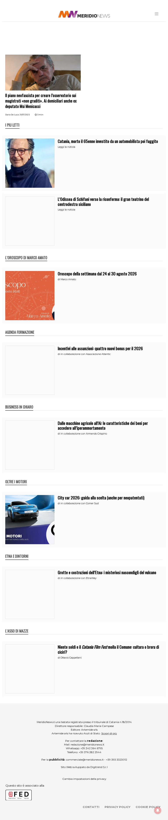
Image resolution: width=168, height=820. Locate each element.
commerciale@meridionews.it (85, 759)
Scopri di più (109, 733)
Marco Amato (68, 279)
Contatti (91, 807)
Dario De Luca (12, 114)
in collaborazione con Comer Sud (80, 503)
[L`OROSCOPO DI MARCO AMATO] (26, 253)
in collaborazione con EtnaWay (78, 578)
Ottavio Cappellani (71, 657)
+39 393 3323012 (116, 759)
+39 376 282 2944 (90, 752)
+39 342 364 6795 (91, 748)
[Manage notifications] (157, 810)
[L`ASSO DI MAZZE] (16, 626)
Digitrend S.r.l (99, 767)
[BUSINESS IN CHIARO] (19, 402)
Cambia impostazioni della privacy (84, 778)
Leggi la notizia (66, 146)
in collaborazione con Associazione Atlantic (86, 354)
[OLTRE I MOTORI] (16, 477)
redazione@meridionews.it (87, 744)
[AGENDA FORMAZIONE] (19, 327)
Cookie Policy (148, 807)
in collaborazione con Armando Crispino (84, 433)
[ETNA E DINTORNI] (16, 551)
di (59, 279)
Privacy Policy (117, 807)
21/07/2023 (24, 114)
